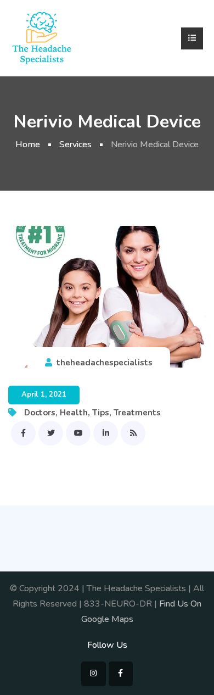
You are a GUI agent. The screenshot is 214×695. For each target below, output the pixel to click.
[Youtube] (78, 433)
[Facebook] (23, 433)
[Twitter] (50, 433)
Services (75, 144)
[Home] (41, 37)
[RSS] (133, 433)
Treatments (137, 412)
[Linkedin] (105, 433)
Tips (100, 412)
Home (27, 144)
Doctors (39, 412)
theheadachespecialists (105, 362)
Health (74, 412)
